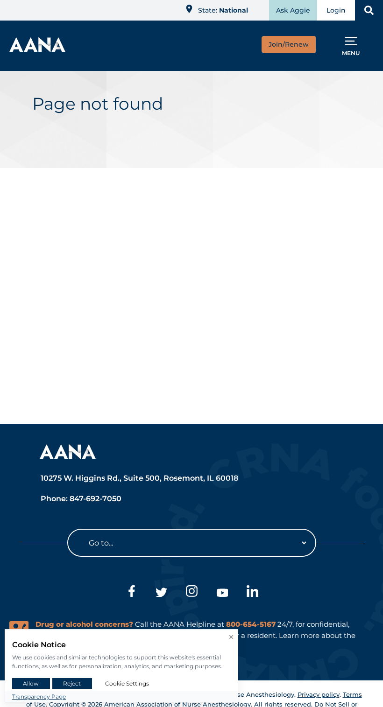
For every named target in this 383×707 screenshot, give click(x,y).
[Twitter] (161, 592)
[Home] (37, 49)
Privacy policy (319, 694)
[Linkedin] (252, 592)
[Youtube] (222, 592)
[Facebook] (131, 592)
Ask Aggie (293, 10)
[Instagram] (192, 592)
